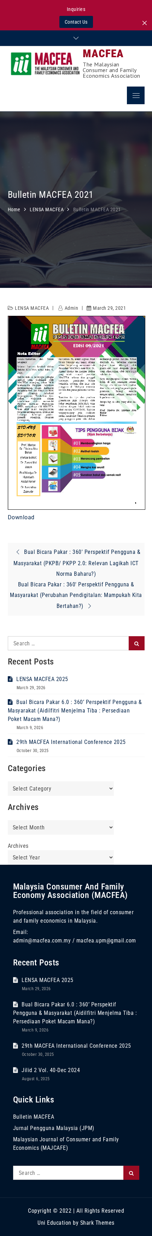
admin (71, 308)
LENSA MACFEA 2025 (42, 679)
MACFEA (103, 53)
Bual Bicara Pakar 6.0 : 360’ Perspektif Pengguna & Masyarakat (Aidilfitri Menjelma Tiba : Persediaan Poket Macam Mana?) (75, 710)
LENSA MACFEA (32, 308)
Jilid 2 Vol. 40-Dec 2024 (51, 1070)
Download (21, 517)
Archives (18, 845)
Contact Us (76, 22)
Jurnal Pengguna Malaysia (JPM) (53, 1128)
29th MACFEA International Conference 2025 (71, 742)
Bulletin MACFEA (33, 1116)
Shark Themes (97, 1222)
